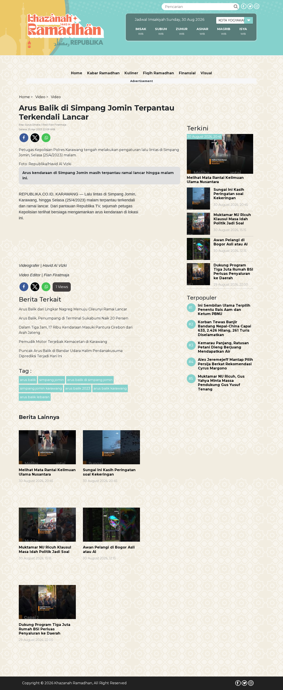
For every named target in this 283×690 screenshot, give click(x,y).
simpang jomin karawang (41, 388)
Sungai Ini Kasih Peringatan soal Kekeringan (109, 472)
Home (76, 73)
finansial (187, 73)
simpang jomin (51, 380)
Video (40, 97)
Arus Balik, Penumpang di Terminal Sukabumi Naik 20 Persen (73, 318)
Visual (206, 73)
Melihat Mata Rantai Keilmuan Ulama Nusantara (47, 472)
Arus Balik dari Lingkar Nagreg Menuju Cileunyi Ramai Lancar (73, 309)
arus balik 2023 (77, 388)
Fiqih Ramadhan (158, 73)
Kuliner (131, 73)
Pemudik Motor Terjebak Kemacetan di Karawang (63, 342)
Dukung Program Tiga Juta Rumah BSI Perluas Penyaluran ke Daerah (44, 629)
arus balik (28, 380)
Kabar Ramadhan (103, 73)
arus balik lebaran (35, 397)
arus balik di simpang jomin (90, 380)
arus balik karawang (110, 388)
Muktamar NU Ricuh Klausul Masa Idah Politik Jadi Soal (45, 549)
